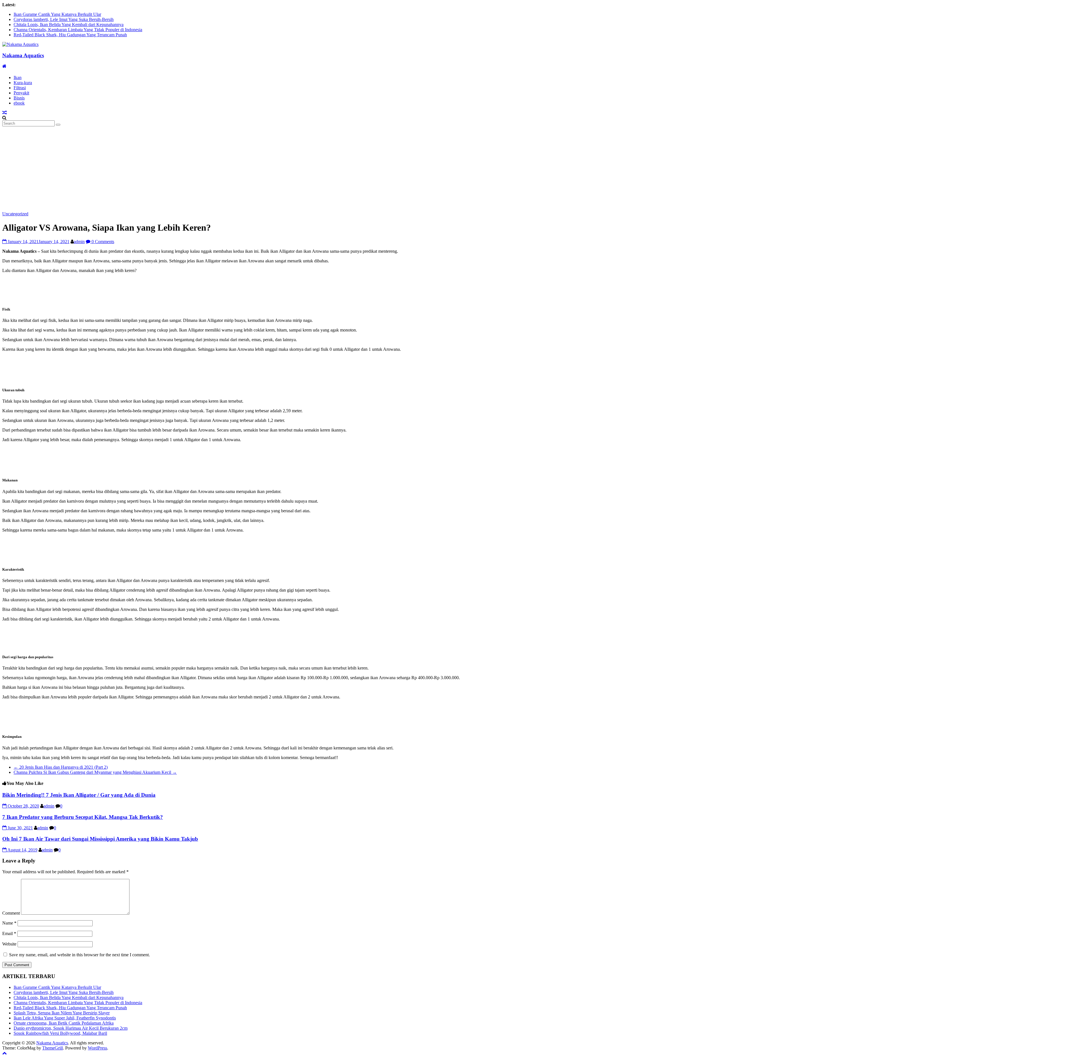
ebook (19, 103)
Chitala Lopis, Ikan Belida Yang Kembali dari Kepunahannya (69, 24)
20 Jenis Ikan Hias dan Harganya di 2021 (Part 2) (61, 767)
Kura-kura (23, 82)
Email (9, 933)
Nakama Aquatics (23, 55)
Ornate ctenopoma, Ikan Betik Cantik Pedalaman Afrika (64, 1023)
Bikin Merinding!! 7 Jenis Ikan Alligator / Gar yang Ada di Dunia (79, 795)
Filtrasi (20, 87)
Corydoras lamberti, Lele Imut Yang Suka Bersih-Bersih (64, 19)
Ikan (18, 77)
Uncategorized (15, 213)
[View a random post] (4, 112)
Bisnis (19, 97)
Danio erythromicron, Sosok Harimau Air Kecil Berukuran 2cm (71, 1028)
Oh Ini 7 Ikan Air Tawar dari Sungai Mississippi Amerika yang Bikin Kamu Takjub (100, 839)
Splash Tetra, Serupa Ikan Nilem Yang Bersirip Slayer (62, 1012)
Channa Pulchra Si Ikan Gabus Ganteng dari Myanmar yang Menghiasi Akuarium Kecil (95, 772)
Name (9, 923)
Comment (11, 913)
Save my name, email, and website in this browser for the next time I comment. (79, 954)
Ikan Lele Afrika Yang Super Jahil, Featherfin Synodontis (65, 1017)
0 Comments (102, 241)
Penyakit (21, 92)
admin (79, 241)
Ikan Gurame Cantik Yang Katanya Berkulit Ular (57, 14)
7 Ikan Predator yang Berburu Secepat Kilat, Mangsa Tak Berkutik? (82, 817)
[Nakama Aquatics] (4, 66)
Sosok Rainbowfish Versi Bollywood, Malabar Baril (60, 1033)
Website (9, 944)
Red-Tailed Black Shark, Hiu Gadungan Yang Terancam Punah (70, 34)
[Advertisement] (544, 169)
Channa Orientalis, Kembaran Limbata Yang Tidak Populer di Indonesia (78, 29)
